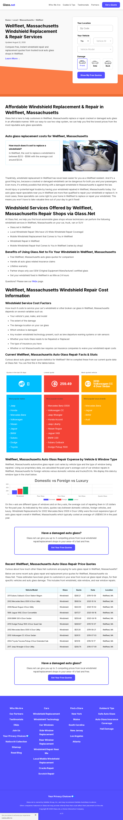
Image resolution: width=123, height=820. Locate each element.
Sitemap (16, 747)
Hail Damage (107, 729)
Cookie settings (7, 818)
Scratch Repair (46, 773)
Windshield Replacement (46, 714)
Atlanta (76, 741)
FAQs (34, 281)
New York (77, 714)
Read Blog (16, 752)
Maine (76, 719)
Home (8, 20)
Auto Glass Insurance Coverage (106, 721)
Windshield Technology (46, 719)
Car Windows (46, 725)
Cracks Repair (46, 768)
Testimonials (83, 5)
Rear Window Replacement (46, 742)
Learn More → (12, 58)
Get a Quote (111, 5)
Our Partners (16, 714)
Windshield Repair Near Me (46, 751)
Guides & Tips (69, 5)
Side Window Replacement (46, 732)
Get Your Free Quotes (61, 547)
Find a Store (76, 708)
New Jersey (76, 730)
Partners (95, 5)
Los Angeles (76, 736)
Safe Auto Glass (106, 714)
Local (15, 20)
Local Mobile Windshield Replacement (46, 760)
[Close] (35, 815)
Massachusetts (27, 20)
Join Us (16, 730)
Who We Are (54, 5)
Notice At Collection (16, 741)
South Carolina (76, 725)
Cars (46, 708)
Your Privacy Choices (14, 736)
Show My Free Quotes (91, 75)
